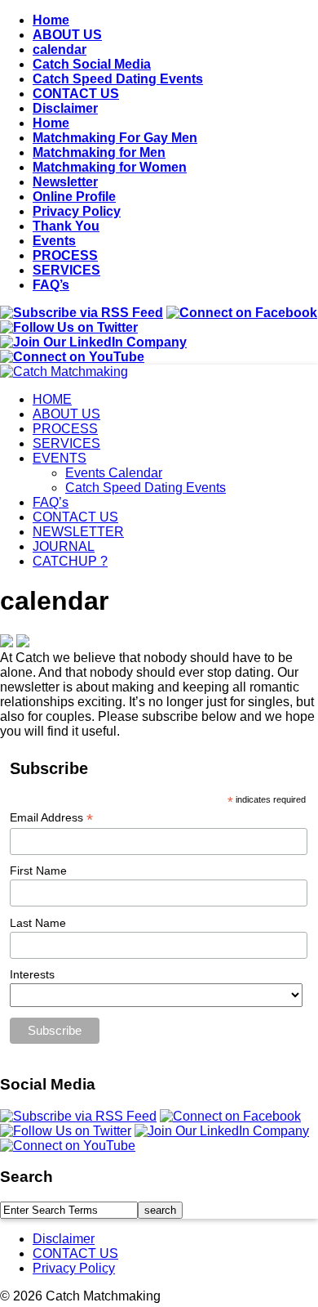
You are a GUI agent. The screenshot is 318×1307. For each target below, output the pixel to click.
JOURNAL (64, 546)
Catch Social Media (92, 64)
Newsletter (65, 182)
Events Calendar (113, 473)
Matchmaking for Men (99, 152)
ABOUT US (67, 35)
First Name (38, 870)
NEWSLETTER (78, 532)
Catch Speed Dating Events (118, 79)
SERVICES (66, 270)
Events (54, 241)
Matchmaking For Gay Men (115, 138)
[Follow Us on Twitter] (69, 327)
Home (51, 20)
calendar (59, 49)
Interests (32, 974)
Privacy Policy (77, 211)
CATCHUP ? (70, 561)
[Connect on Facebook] (241, 313)
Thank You (66, 226)
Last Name (38, 922)
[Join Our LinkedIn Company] (93, 342)
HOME (52, 399)
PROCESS (65, 255)
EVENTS (59, 458)
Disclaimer (65, 108)
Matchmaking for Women (110, 167)
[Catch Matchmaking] (64, 371)
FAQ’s (51, 285)
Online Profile (74, 197)
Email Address (51, 818)
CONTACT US (76, 94)
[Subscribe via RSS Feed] (81, 313)
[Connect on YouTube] (72, 357)
